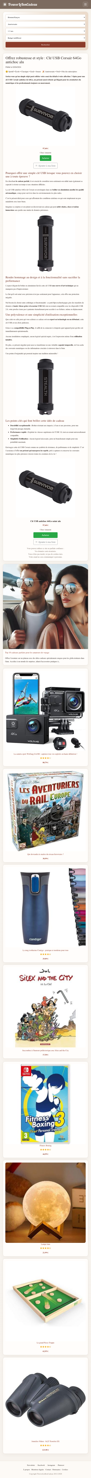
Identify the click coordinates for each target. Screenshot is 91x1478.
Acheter (45, 158)
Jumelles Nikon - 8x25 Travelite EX (45, 1441)
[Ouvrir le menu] (85, 4)
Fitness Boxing (45, 1145)
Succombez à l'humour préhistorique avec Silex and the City (45, 1050)
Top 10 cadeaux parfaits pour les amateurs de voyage (27, 652)
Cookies (65, 1469)
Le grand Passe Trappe (45, 1342)
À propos (26, 1469)
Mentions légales (37, 1469)
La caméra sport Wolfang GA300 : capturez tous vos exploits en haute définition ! (45, 753)
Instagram (51, 1465)
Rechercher (45, 44)
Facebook (41, 1465)
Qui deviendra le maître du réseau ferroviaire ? (45, 854)
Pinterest (61, 1465)
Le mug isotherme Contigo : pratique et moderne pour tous (45, 950)
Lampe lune (45, 1244)
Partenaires (56, 1469)
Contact (48, 1469)
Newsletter (31, 1465)
